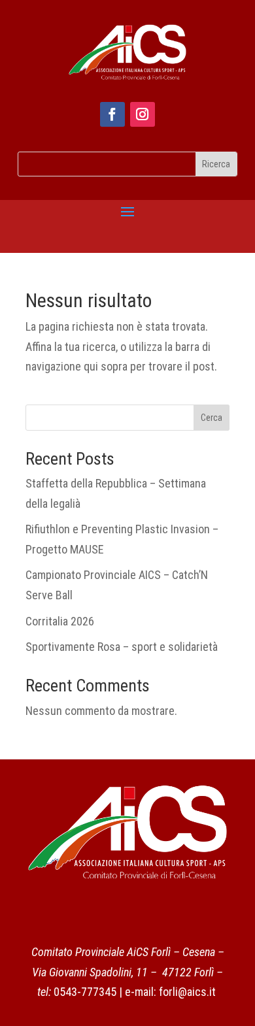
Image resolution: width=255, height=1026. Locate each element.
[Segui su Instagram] (142, 114)
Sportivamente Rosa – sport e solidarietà (122, 647)
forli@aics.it (187, 992)
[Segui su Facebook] (112, 114)
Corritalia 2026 (60, 621)
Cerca (211, 417)
